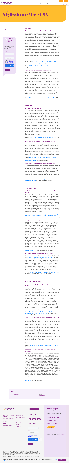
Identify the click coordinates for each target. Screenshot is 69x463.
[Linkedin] (38, 419)
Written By (13, 391)
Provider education (19, 422)
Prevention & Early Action (8, 418)
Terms (60, 434)
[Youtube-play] (40, 419)
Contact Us (18, 426)
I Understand (62, 459)
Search (64, 4)
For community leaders (20, 417)
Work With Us (6, 421)
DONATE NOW (34, 409)
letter (26, 147)
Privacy (63, 434)
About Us (5, 423)
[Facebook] (30, 419)
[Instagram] (35, 419)
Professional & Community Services (8, 416)
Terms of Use (9, 460)
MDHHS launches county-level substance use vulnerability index (44, 272)
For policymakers (19, 415)
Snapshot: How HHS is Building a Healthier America (41, 137)
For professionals (19, 419)
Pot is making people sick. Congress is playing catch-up (42, 97)
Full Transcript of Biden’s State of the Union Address (41, 65)
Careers (17, 424)
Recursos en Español (7, 425)
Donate (60, 0)
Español (65, 0)
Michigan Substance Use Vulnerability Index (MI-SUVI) (39, 257)
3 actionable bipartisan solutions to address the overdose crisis (44, 345)
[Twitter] (33, 419)
